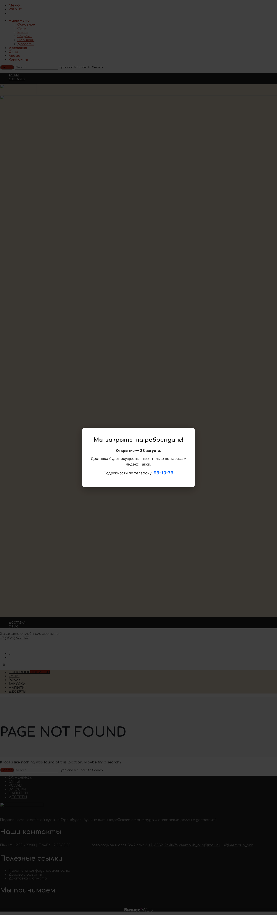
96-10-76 (163, 472)
